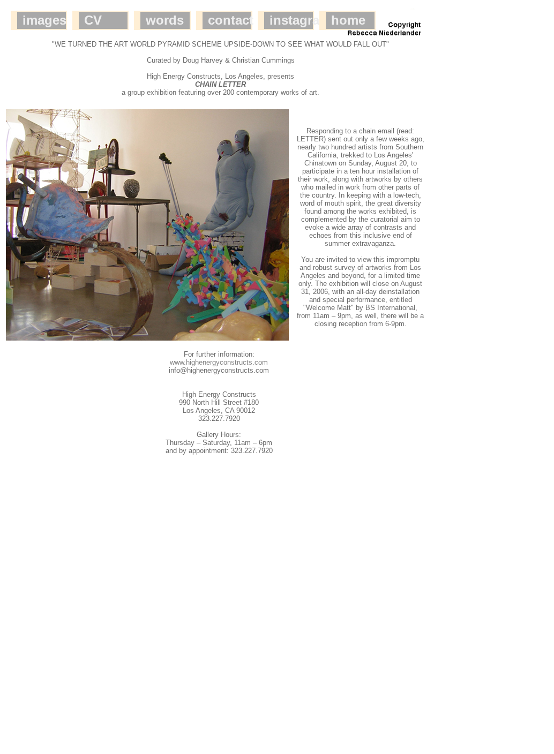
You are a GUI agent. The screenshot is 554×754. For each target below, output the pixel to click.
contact (230, 20)
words (165, 20)
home (348, 20)
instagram (291, 20)
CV (93, 20)
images (44, 20)
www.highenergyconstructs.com (219, 362)
